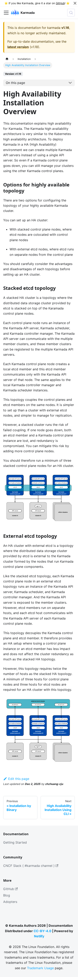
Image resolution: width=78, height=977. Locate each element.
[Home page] (7, 59)
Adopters (10, 902)
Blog (6, 895)
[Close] (75, 3)
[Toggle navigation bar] (6, 13)
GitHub (60, 3)
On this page (15, 83)
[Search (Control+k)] (71, 12)
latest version (18, 47)
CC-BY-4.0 (42, 931)
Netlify (39, 936)
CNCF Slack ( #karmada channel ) (29, 866)
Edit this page (18, 779)
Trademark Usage (40, 968)
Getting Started (15, 842)
